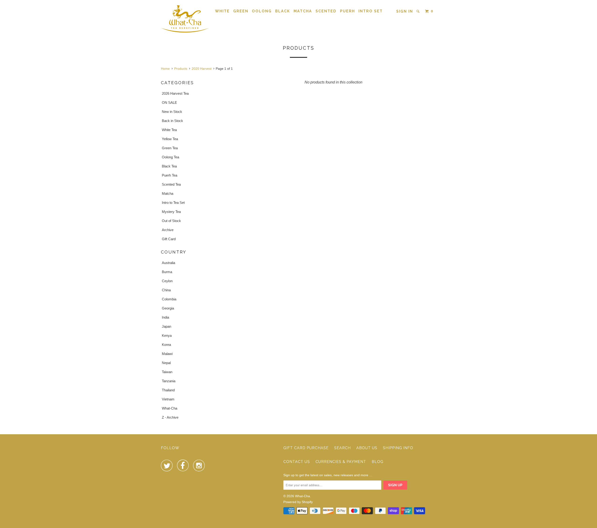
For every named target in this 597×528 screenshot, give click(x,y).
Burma (167, 272)
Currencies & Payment (341, 461)
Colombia (169, 299)
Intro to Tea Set (173, 203)
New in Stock (172, 112)
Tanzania (168, 381)
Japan (166, 326)
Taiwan (167, 372)
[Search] (419, 11)
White (222, 11)
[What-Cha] (185, 18)
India (165, 317)
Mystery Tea (171, 212)
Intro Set (370, 11)
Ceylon (167, 281)
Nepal (166, 363)
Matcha (303, 11)
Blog (377, 461)
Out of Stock (171, 221)
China (166, 290)
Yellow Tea (170, 139)
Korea (166, 345)
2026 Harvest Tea (175, 93)
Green (240, 11)
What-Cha (169, 408)
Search (342, 448)
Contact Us (296, 461)
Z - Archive (170, 417)
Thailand (168, 390)
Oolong (262, 11)
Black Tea (169, 166)
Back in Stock (172, 121)
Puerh (347, 11)
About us (366, 448)
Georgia (168, 308)
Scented (326, 11)
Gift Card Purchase (306, 448)
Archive (168, 230)
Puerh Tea (169, 175)
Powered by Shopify (298, 502)
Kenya (167, 335)
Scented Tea (171, 184)
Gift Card (169, 239)
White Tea (169, 130)
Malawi (167, 354)
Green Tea (170, 148)
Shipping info (398, 448)
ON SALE (169, 102)
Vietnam (168, 399)
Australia (168, 263)
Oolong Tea (170, 157)
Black (282, 11)
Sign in (404, 11)
